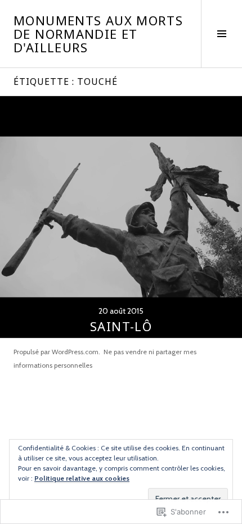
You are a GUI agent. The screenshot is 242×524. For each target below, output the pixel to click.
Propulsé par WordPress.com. (57, 351)
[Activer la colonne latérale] (221, 33)
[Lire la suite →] (121, 217)
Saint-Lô (121, 326)
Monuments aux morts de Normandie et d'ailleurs (98, 34)
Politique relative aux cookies (81, 478)
